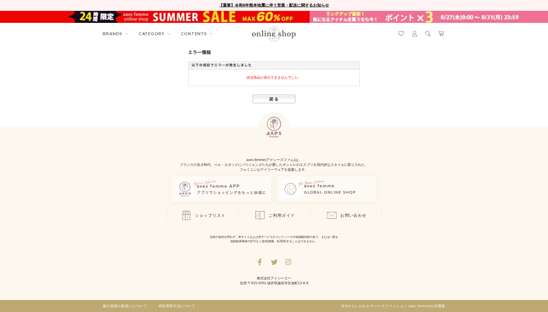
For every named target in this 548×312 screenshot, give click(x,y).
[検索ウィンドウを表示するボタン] (428, 33)
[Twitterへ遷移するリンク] (274, 262)
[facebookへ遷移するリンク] (259, 262)
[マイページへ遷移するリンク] (414, 33)
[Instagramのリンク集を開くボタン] (288, 262)
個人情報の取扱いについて (125, 306)
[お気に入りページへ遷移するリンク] (401, 33)
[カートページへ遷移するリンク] (441, 33)
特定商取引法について (177, 306)
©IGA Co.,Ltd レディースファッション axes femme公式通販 (393, 306)
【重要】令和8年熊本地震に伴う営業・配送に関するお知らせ (274, 5)
